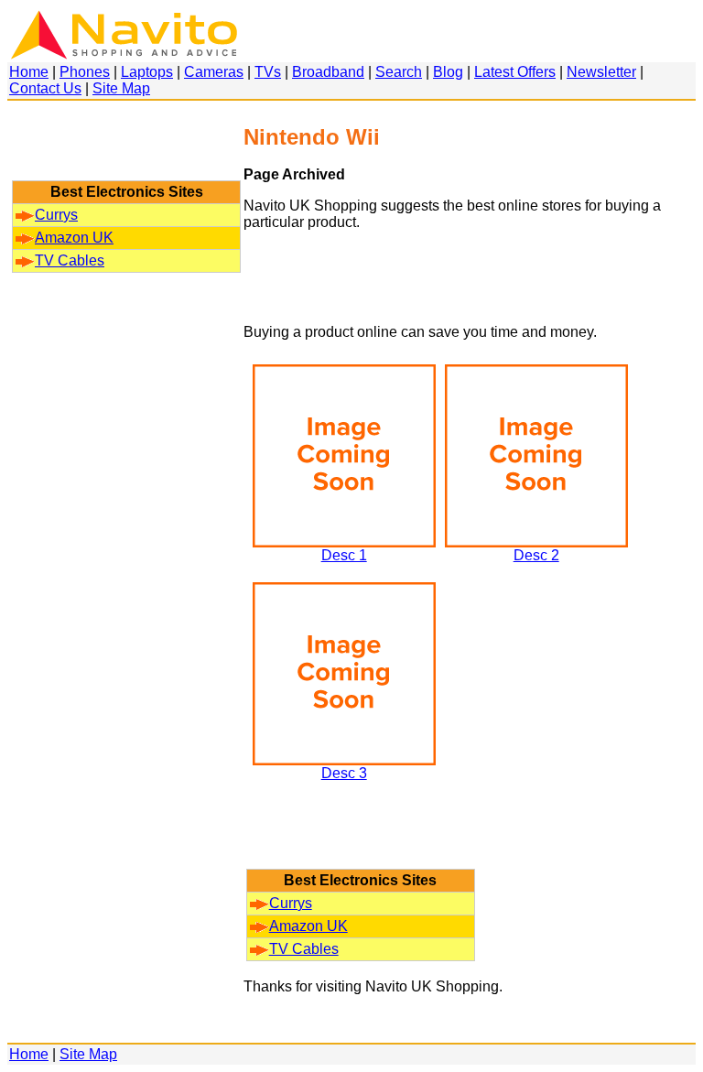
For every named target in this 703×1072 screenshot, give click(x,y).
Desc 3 (344, 773)
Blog (448, 72)
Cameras (213, 72)
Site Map (121, 88)
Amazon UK (74, 237)
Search (398, 72)
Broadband (328, 72)
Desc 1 (344, 555)
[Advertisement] (126, 149)
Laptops (147, 72)
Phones (84, 72)
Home (29, 72)
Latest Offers (515, 72)
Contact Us (45, 88)
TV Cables (69, 260)
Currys (56, 214)
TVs (267, 72)
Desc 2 (536, 555)
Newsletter (601, 72)
